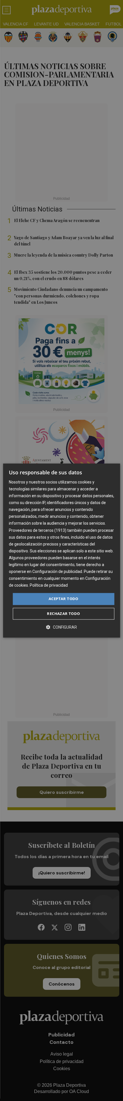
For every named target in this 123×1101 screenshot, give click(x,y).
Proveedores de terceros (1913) (37, 530)
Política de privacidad (49, 585)
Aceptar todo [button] (63, 599)
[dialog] (61, 550)
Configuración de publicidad (57, 571)
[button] (61, 627)
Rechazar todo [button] (63, 613)
